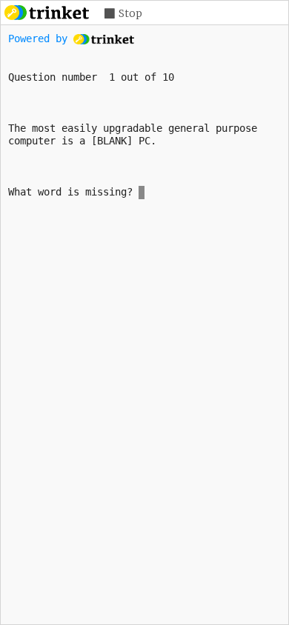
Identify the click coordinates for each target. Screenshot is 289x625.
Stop (130, 13)
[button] (123, 14)
